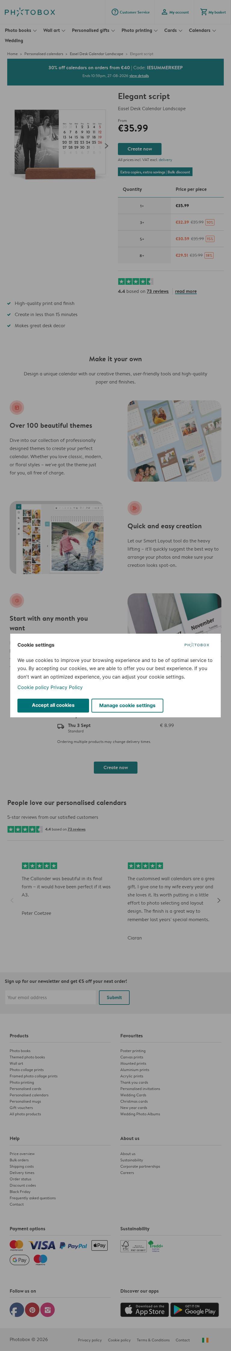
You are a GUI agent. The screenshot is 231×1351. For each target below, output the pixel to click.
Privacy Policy (67, 687)
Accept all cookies (53, 705)
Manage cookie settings (127, 705)
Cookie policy (33, 687)
